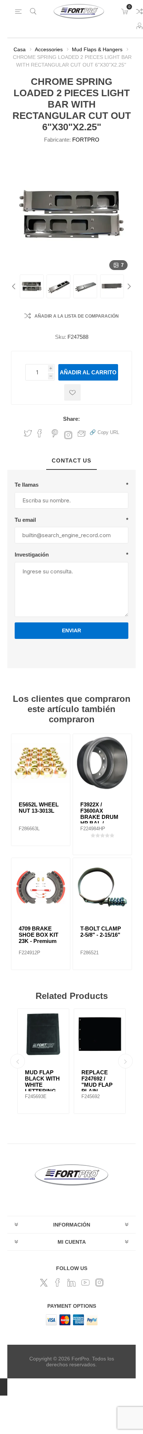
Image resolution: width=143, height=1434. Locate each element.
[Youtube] (85, 1282)
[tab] (71, 461)
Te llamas (26, 485)
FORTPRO (85, 139)
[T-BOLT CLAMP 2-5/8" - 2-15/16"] (102, 887)
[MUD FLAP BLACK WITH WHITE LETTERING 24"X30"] (43, 1034)
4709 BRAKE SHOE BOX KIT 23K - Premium (38, 934)
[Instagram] (99, 1282)
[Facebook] (57, 1282)
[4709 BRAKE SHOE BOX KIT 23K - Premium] (40, 887)
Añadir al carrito (88, 372)
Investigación (32, 554)
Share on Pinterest (55, 433)
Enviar (71, 630)
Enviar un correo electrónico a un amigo (82, 433)
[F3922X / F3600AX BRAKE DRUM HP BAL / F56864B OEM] (102, 763)
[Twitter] (44, 1282)
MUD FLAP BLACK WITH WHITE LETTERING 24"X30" (42, 1084)
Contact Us (71, 460)
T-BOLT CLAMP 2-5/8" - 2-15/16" (100, 931)
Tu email (25, 520)
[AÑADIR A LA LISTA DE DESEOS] (72, 392)
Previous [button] (14, 286)
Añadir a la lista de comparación (76, 316)
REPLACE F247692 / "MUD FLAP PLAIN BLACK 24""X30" (97, 1088)
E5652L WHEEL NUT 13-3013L (39, 807)
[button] (104, 432)
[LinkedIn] (71, 1282)
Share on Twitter (28, 433)
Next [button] (128, 286)
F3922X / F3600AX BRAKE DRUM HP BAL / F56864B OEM (99, 816)
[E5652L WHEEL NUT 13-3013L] (40, 763)
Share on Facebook (40, 433)
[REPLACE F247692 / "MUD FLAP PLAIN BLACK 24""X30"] (99, 1034)
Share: (71, 419)
